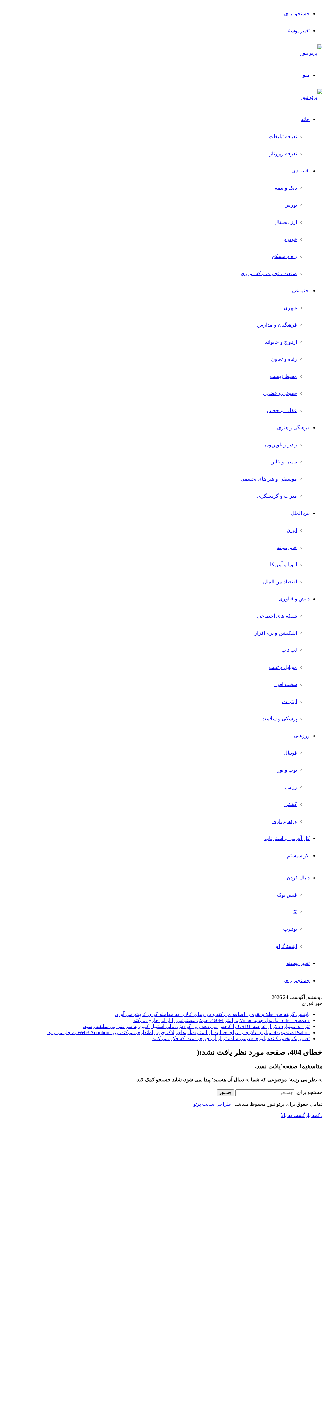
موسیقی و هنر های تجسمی (269, 479)
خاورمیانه (287, 547)
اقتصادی (301, 170)
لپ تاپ (289, 650)
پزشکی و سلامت (279, 718)
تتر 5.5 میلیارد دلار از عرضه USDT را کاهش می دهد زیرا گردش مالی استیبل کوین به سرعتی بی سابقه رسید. (196, 1026)
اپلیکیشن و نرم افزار (276, 633)
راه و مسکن (284, 256)
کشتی (290, 804)
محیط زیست (283, 376)
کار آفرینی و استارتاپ (287, 838)
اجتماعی (301, 290)
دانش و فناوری (294, 598)
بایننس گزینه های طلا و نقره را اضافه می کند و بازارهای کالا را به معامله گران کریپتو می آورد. (212, 1014)
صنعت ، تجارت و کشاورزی (269, 273)
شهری (290, 307)
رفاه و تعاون (284, 359)
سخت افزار (285, 684)
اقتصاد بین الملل (280, 581)
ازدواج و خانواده (280, 342)
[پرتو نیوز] (311, 52)
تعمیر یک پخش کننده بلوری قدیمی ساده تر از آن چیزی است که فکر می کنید (231, 1038)
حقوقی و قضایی (280, 393)
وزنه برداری (284, 821)
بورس (290, 205)
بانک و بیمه (286, 188)
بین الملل (300, 513)
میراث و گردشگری (277, 496)
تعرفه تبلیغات (283, 136)
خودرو (290, 239)
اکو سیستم (298, 855)
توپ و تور (287, 770)
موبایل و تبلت (283, 667)
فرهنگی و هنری (293, 427)
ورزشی (302, 735)
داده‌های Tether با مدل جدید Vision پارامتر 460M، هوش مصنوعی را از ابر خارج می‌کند (221, 1020)
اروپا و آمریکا (283, 564)
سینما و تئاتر (284, 461)
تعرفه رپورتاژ (283, 153)
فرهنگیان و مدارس (277, 324)
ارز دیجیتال (285, 222)
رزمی (291, 787)
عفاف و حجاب (282, 410)
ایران (292, 530)
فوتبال (290, 752)
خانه (305, 119)
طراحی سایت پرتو (212, 1104)
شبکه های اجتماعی (277, 616)
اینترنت (289, 701)
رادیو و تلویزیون (281, 444)
